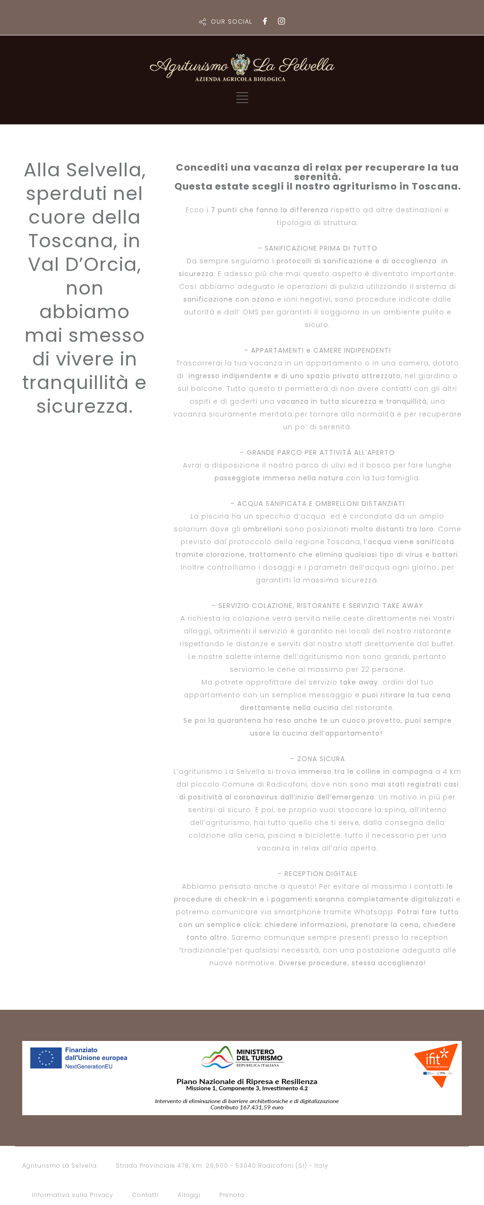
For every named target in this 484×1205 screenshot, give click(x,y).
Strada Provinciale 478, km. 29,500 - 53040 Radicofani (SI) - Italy (222, 1166)
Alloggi (189, 1195)
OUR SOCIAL (231, 21)
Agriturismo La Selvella (59, 1166)
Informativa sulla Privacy (72, 1195)
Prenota (231, 1195)
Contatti (145, 1195)
